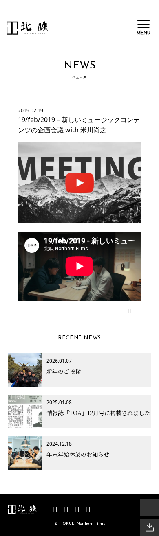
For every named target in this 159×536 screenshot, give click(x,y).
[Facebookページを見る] (66, 509)
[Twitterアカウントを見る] (77, 509)
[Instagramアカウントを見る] (88, 509)
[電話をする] (149, 507)
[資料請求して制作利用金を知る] (149, 527)
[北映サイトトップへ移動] (22, 509)
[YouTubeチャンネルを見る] (55, 509)
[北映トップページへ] (28, 28)
